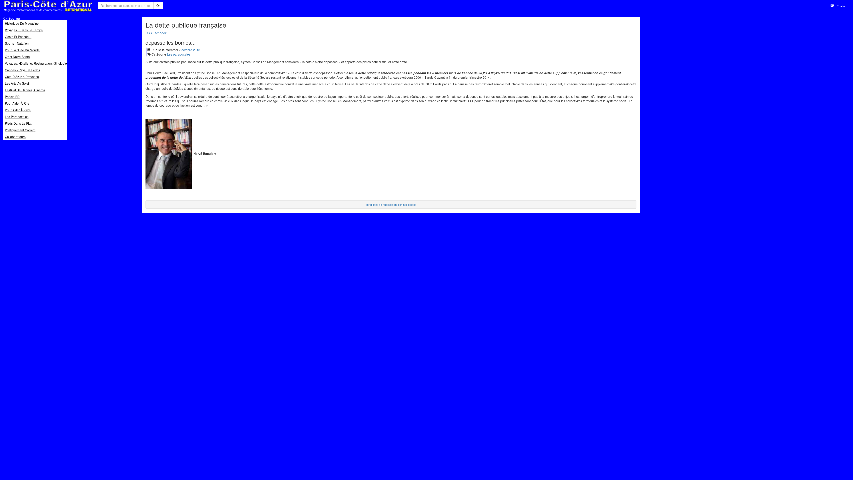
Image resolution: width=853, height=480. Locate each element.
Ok (158, 5)
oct (186, 50)
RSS (148, 33)
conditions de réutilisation (381, 204)
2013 (196, 50)
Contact (840, 6)
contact (402, 204)
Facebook (160, 33)
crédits (412, 204)
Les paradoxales (178, 54)
